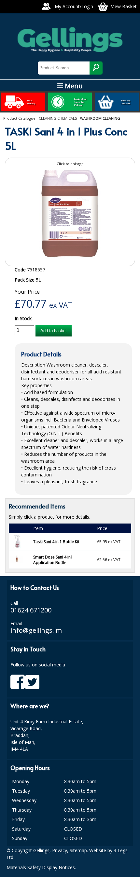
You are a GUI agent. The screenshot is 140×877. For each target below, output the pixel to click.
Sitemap (78, 850)
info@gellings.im (36, 630)
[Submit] (96, 68)
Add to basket (53, 330)
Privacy (59, 850)
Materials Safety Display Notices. (41, 867)
